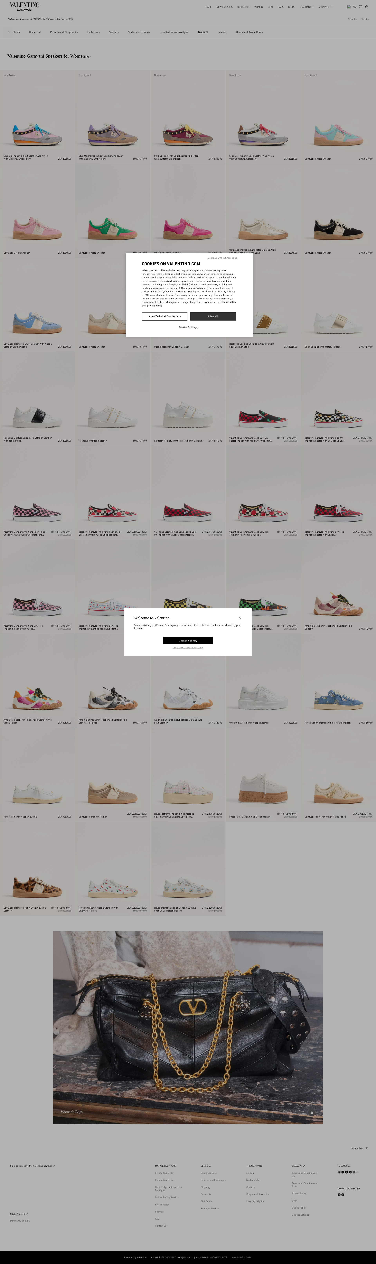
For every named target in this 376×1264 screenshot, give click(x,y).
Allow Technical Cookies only (164, 316)
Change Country (188, 640)
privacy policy (154, 305)
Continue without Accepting (222, 257)
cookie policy (229, 302)
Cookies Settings (188, 327)
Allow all (213, 316)
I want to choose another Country (188, 647)
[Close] (240, 617)
